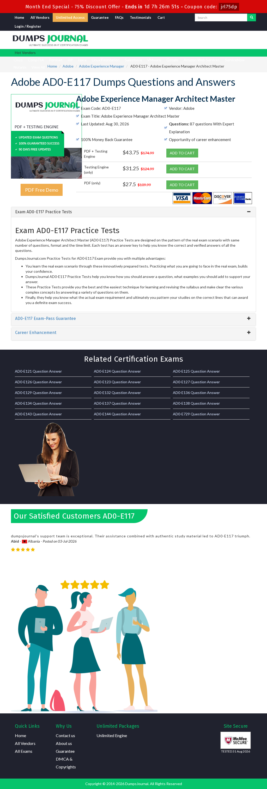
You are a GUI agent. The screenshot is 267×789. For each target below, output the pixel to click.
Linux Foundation (106, 60)
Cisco (18, 60)
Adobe (68, 66)
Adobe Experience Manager (101, 66)
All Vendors (40, 17)
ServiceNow (235, 60)
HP (70, 60)
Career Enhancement (35, 332)
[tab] (133, 212)
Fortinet (56, 60)
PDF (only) (92, 183)
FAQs (119, 17)
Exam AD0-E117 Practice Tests (43, 211)
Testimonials (140, 17)
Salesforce (133, 60)
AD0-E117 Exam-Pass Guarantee (45, 318)
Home (19, 17)
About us (64, 743)
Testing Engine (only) (96, 169)
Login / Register (28, 26)
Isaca (82, 60)
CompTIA (36, 60)
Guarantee (100, 17)
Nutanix (20, 67)
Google (172, 60)
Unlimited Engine (111, 735)
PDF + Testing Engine (95, 154)
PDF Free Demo (41, 190)
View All (38, 67)
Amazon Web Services (202, 60)
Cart (161, 17)
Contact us (65, 735)
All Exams (23, 751)
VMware (154, 60)
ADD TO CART (182, 153)
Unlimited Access (70, 17)
